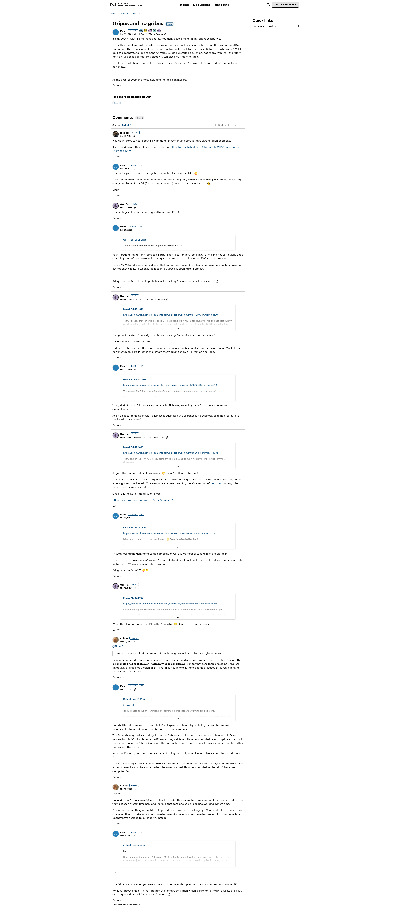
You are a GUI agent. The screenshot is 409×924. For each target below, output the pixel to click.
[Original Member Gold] (146, 30)
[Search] (268, 5)
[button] (115, 32)
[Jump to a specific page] (240, 124)
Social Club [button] (119, 103)
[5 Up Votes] (159, 30)
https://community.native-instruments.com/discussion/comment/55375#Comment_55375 (170, 533)
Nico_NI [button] (124, 132)
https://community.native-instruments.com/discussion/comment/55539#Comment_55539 (170, 603)
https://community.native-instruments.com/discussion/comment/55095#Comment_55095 (170, 452)
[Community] (126, 4)
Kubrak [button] (124, 638)
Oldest (126, 125)
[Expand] (177, 329)
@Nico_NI (118, 646)
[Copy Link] (165, 34)
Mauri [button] (123, 30)
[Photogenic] (141, 30)
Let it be (216, 483)
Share (116, 85)
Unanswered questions (275, 26)
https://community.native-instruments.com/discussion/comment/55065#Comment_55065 (170, 385)
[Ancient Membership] (150, 30)
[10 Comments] (155, 30)
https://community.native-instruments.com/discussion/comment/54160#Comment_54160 (170, 314)
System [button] (159, 34)
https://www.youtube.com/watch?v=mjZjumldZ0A (142, 499)
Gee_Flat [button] (124, 204)
